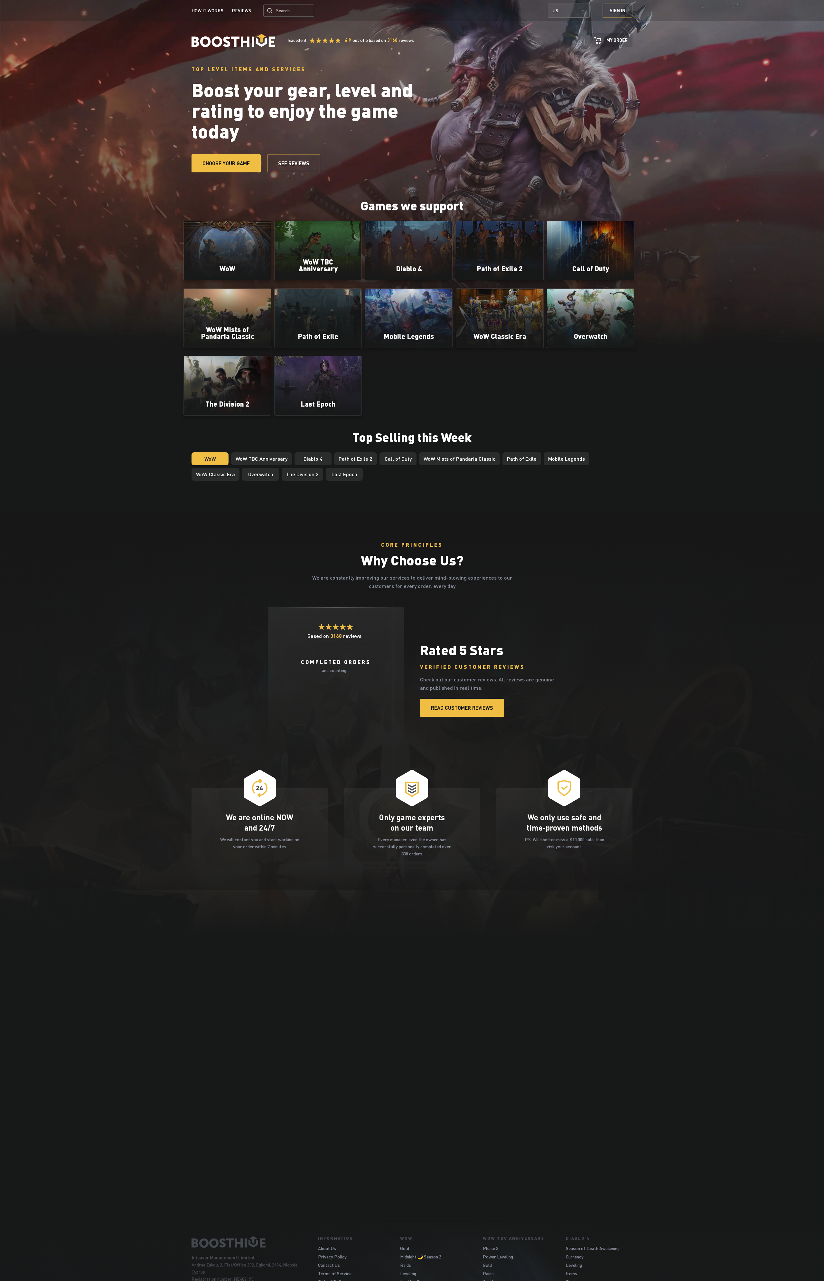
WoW (406, 1238)
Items (571, 1273)
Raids (405, 1265)
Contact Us (329, 1265)
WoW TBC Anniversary (513, 1238)
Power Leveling (498, 1256)
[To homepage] (247, 1242)
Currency (575, 1256)
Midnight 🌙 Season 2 (420, 1256)
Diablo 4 (577, 1238)
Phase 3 (490, 1248)
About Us (327, 1248)
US (555, 10)
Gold (404, 1248)
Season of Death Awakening (593, 1248)
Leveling (408, 1273)
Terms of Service (334, 1273)
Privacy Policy (332, 1256)
